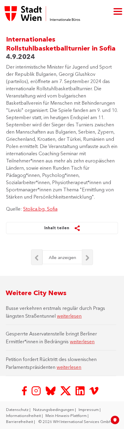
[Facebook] (25, 390)
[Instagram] (37, 390)
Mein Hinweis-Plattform (66, 415)
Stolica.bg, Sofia (40, 209)
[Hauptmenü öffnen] (118, 11)
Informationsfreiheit (24, 415)
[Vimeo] (93, 390)
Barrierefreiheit (20, 421)
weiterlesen (69, 316)
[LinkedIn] (81, 390)
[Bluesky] (51, 390)
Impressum (89, 409)
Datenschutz (17, 409)
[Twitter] (66, 390)
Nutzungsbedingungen (54, 409)
